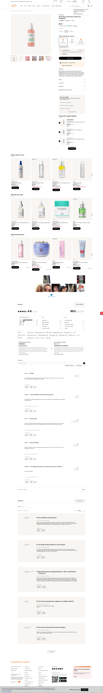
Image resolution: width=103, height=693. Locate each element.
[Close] (101, 689)
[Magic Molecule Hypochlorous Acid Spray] (21, 172)
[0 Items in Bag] (91, 6)
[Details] (72, 79)
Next (83, 489)
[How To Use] (72, 83)
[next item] (51, 58)
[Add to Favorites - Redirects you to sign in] (83, 58)
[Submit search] (19, 506)
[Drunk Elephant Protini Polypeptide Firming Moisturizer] (62, 212)
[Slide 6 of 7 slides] (48, 58)
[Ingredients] (72, 86)
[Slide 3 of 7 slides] (27, 58)
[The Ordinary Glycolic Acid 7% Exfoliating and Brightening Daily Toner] (41, 212)
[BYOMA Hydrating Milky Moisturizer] (62, 252)
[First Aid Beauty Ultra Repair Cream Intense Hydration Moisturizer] (82, 252)
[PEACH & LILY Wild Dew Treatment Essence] (41, 172)
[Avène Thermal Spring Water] (82, 172)
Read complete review (23, 354)
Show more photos (51, 296)
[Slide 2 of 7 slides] (21, 58)
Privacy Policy (40, 689)
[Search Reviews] (84, 363)
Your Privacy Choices (76, 689)
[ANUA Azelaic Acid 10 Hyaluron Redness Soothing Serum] (82, 212)
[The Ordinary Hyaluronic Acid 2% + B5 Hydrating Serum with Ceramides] (21, 212)
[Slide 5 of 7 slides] (41, 58)
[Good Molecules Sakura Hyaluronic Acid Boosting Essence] (21, 252)
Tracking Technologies (6, 691)
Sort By (75, 510)
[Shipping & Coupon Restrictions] (72, 90)
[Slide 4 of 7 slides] (34, 58)
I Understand (84, 689)
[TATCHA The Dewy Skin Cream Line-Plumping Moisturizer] (41, 253)
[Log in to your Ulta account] (88, 6)
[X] (87, 9)
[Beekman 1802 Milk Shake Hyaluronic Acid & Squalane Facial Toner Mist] (62, 173)
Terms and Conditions (7, 690)
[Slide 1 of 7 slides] (14, 58)
